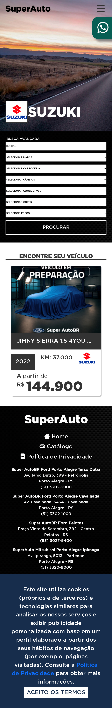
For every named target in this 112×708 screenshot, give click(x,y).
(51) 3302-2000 (56, 487)
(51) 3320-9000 (56, 567)
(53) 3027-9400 (56, 541)
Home (59, 436)
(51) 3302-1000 (56, 514)
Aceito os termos (56, 692)
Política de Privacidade (58, 457)
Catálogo (59, 446)
